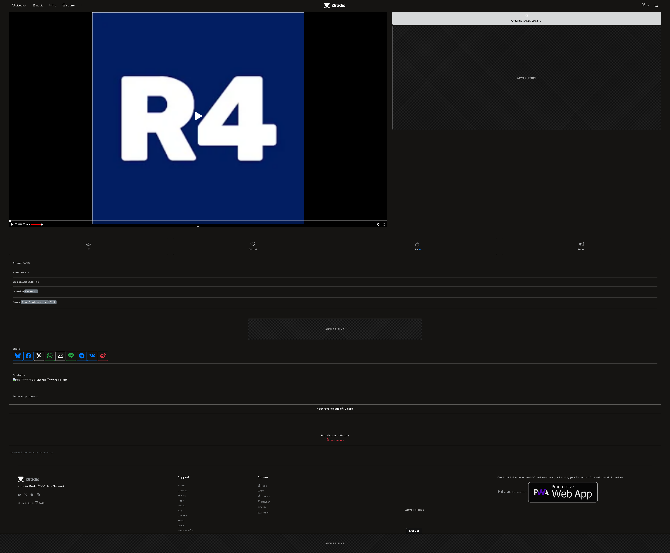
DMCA (181, 525)
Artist (263, 507)
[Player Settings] (378, 224)
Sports (70, 5)
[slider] (37, 224)
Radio (39, 5)
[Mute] (28, 224)
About (181, 505)
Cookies (182, 490)
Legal (181, 500)
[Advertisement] (527, 78)
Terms (181, 485)
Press (181, 520)
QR (647, 5)
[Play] (199, 116)
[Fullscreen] (383, 224)
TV (54, 5)
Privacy (182, 495)
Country (265, 496)
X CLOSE (414, 531)
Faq (180, 510)
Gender (265, 502)
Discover (21, 5)
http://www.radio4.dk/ (54, 379)
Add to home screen (516, 492)
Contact (182, 515)
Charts (264, 512)
